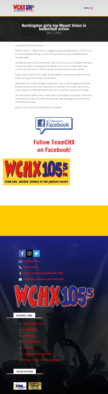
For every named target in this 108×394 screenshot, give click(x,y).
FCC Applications (31, 341)
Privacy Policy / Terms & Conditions (41, 360)
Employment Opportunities (37, 354)
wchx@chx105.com (32, 261)
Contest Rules (30, 329)
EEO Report (29, 335)
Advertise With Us (32, 323)
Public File (28, 347)
